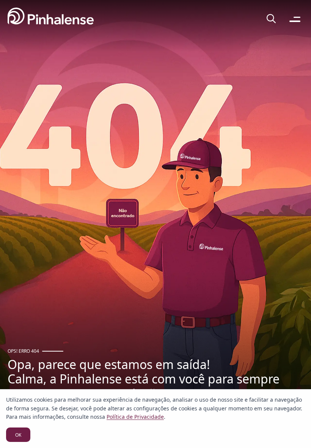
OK (18, 435)
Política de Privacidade (135, 416)
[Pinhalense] (51, 19)
